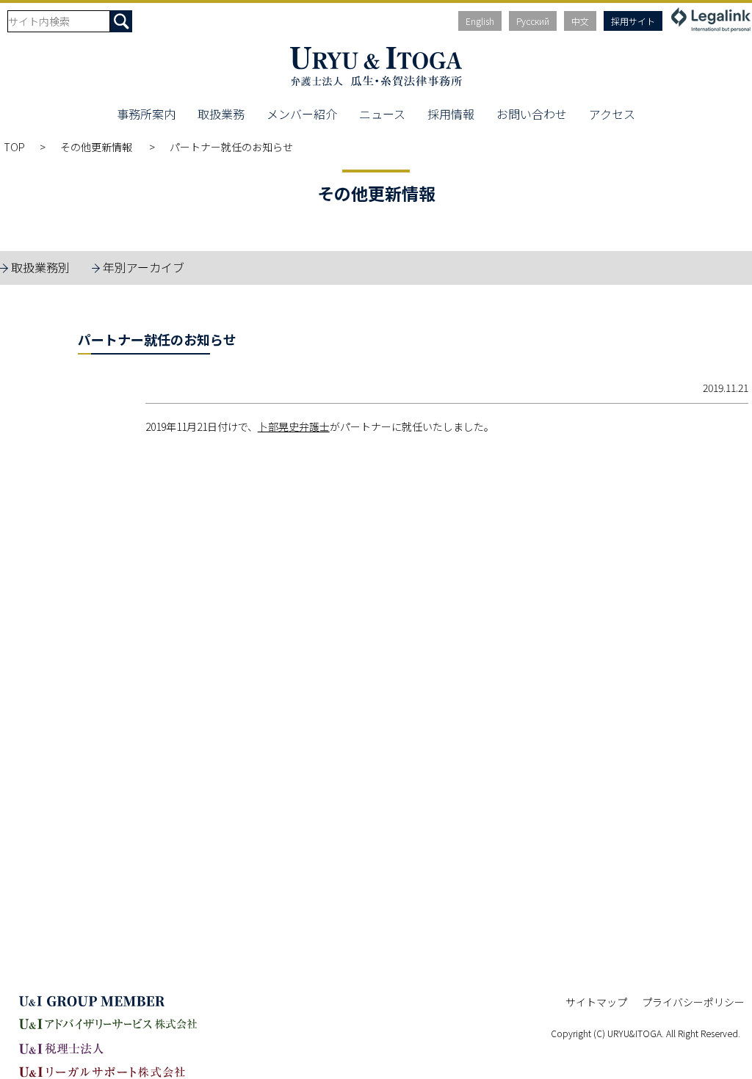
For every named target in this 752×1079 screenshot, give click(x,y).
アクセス (612, 114)
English (480, 21)
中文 (580, 21)
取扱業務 (221, 114)
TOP (14, 146)
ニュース (382, 114)
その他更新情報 (97, 146)
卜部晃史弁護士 (294, 426)
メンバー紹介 (302, 114)
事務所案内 (146, 114)
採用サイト (633, 21)
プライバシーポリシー (693, 1002)
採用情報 (450, 114)
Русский (532, 21)
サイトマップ (596, 1002)
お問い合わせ (531, 114)
